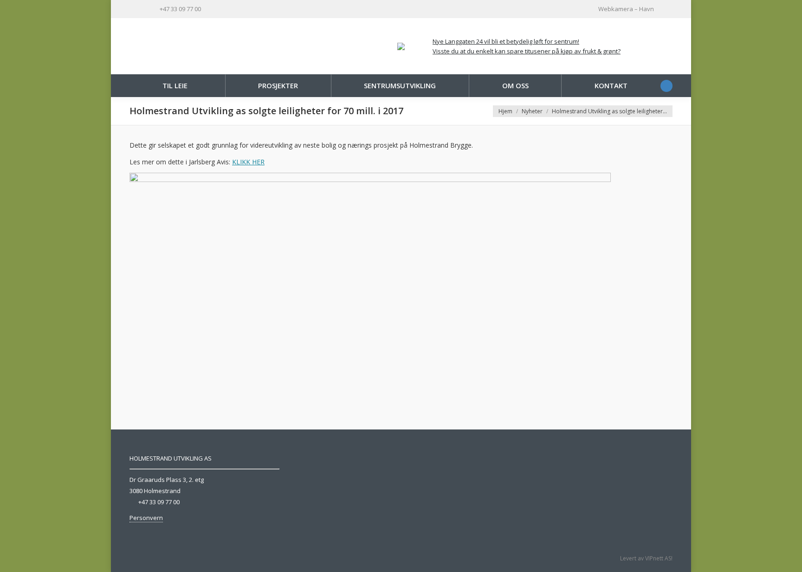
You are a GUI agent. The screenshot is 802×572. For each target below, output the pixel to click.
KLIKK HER (248, 161)
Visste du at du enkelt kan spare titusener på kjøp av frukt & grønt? (527, 51)
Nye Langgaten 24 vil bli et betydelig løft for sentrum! (506, 41)
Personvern (146, 518)
